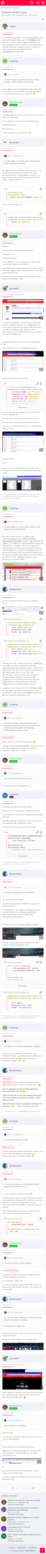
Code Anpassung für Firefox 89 (19, 1527)
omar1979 (24, 494)
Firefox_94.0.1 (12, 1522)
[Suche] (32, 3)
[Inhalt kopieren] (40, 189)
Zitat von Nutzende (14, 887)
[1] (4, 192)
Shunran (10, 1529)
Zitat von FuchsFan (14, 1179)
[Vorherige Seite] (13, 1488)
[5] (4, 396)
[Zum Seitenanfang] (42, 1550)
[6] (4, 399)
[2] (4, 195)
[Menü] (43, 3)
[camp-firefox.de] (3, 3)
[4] (4, 199)
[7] (4, 401)
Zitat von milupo (13, 75)
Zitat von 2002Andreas (15, 156)
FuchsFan (8, 1082)
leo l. (9, 1512)
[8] (4, 403)
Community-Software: (23, 1551)
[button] (37, 383)
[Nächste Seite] (33, 1488)
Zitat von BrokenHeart (15, 718)
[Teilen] (43, 19)
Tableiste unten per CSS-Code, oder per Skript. (24, 1500)
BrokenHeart (9, 738)
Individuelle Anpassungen (16, 1504)
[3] (4, 197)
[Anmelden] (37, 3)
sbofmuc (10, 1539)
